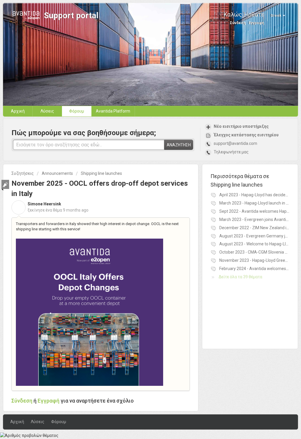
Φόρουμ (76, 111)
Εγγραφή (48, 401)
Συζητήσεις (22, 173)
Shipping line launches (101, 173)
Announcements (57, 173)
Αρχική (18, 111)
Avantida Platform (113, 111)
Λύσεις (47, 111)
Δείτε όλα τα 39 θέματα (240, 276)
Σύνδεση (21, 401)
